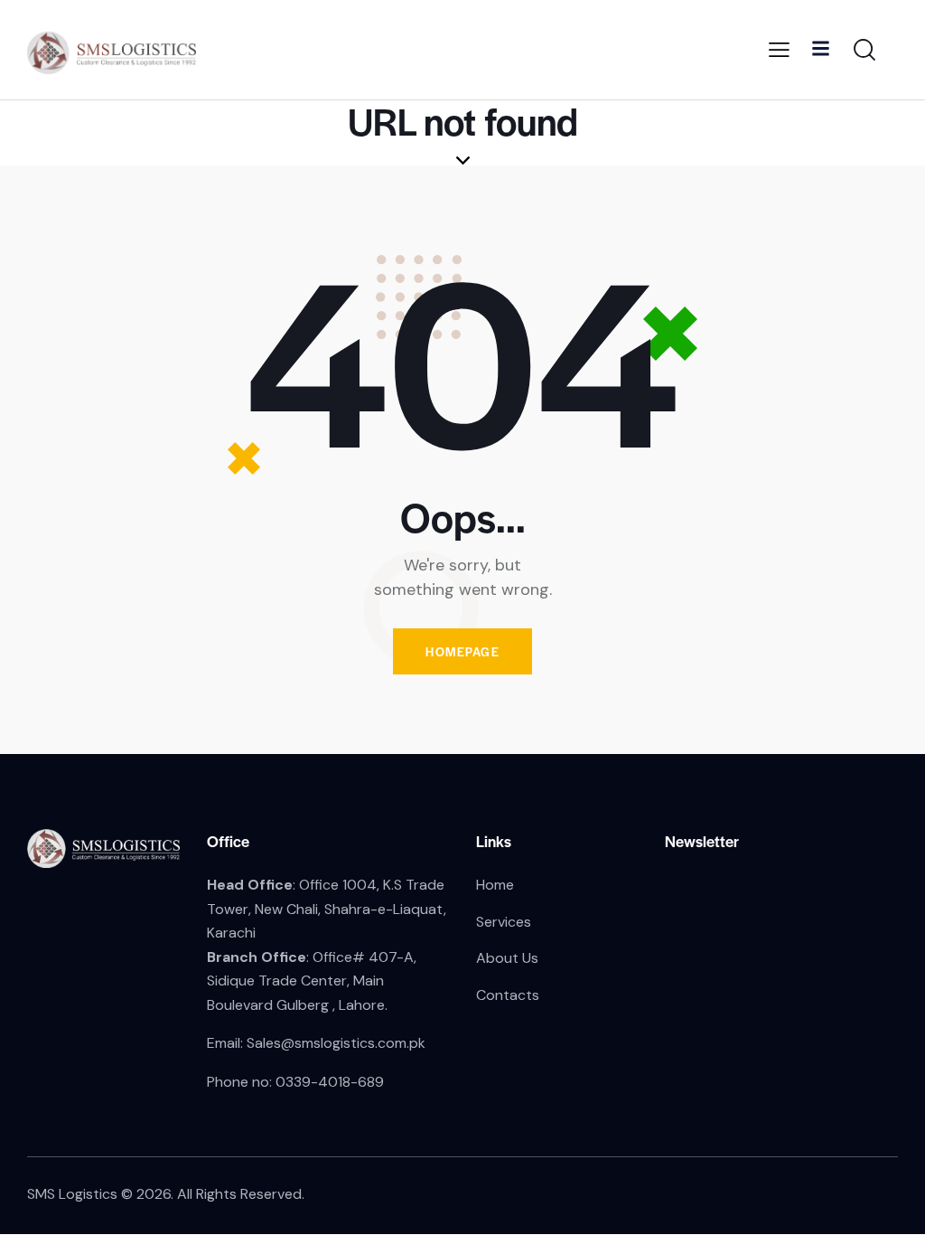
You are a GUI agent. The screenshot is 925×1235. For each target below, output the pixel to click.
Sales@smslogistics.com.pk (336, 1042)
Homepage (462, 651)
